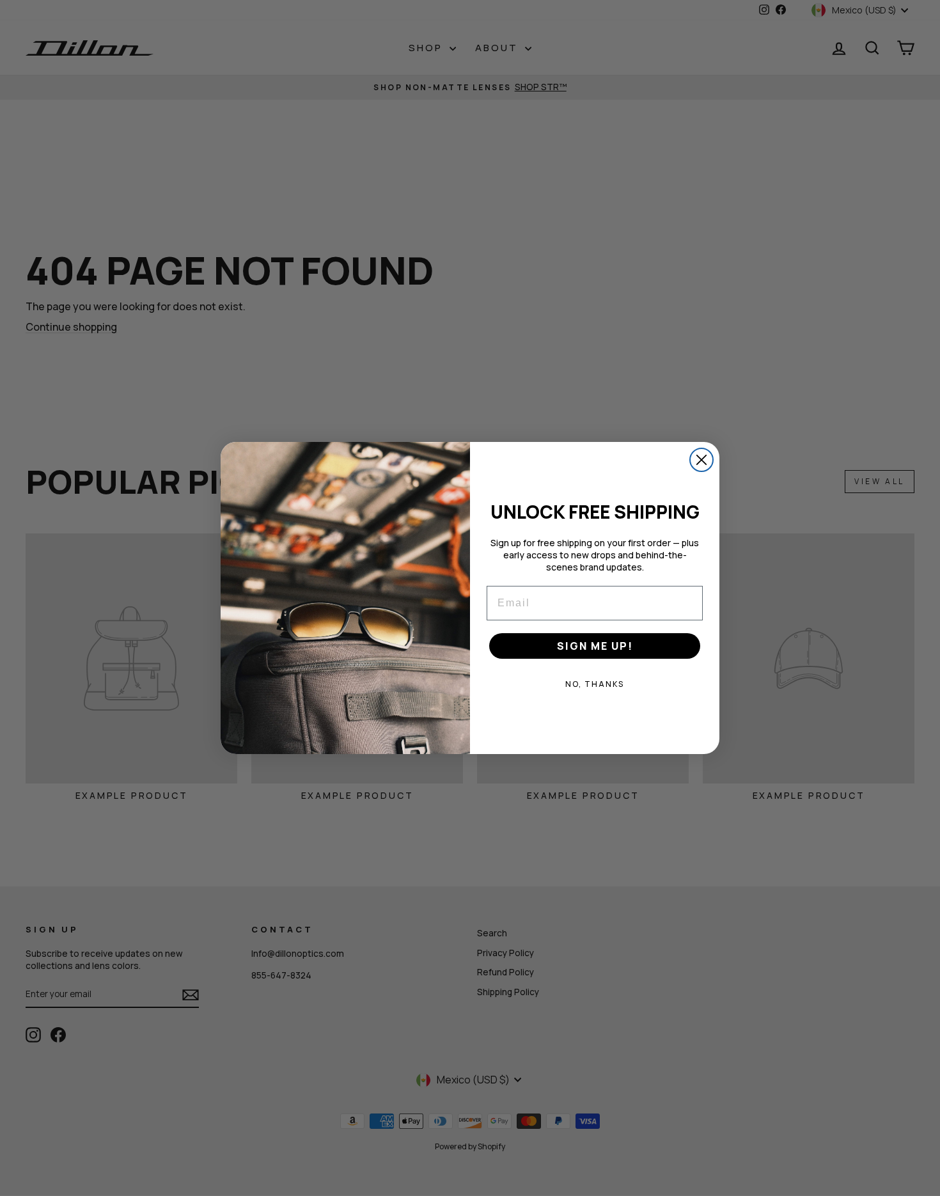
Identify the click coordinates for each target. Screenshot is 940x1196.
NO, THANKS (594, 684)
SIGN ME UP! (595, 646)
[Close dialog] (701, 459)
